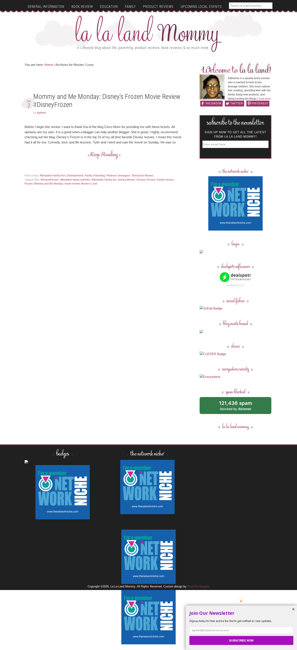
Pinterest (260, 103)
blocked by (240, 407)
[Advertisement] (104, 81)
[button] (241, 613)
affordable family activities (75, 179)
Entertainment (75, 175)
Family (88, 175)
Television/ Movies (142, 175)
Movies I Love (89, 183)
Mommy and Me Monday (48, 183)
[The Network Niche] (235, 228)
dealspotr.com (235, 285)
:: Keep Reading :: (104, 155)
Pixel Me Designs (198, 586)
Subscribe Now (241, 640)
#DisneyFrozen (50, 179)
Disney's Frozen (146, 179)
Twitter (236, 103)
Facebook (214, 103)
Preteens (111, 175)
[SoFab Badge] (211, 308)
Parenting (99, 175)
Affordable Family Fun (52, 175)
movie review (72, 183)
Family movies (165, 179)
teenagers (124, 175)
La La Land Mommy (148, 33)
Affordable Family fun (104, 179)
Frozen (29, 183)
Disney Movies (126, 179)
